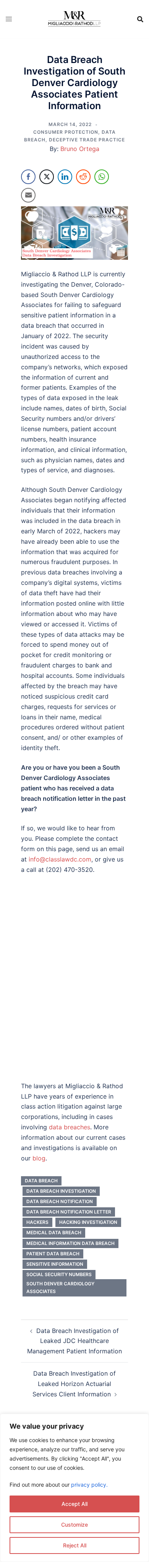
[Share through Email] (28, 195)
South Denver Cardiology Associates (60, 1287)
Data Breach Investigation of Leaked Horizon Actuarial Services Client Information (74, 1383)
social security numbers (59, 1274)
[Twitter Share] (46, 176)
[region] (74, 1488)
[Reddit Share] (83, 176)
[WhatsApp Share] (101, 176)
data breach (41, 1181)
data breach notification (59, 1201)
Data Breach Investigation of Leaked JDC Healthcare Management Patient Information (74, 1341)
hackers (37, 1222)
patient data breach (52, 1254)
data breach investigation (61, 1191)
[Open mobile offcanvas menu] (9, 19)
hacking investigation (88, 1222)
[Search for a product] (140, 19)
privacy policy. (89, 1484)
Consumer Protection (65, 132)
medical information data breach (70, 1243)
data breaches (69, 1127)
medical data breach (53, 1232)
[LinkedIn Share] (65, 176)
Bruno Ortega (79, 149)
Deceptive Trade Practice (87, 140)
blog (38, 1158)
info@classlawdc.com (60, 859)
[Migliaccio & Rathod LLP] (74, 18)
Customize (74, 1524)
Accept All (74, 1504)
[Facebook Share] (28, 176)
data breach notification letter (68, 1212)
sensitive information (54, 1264)
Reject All (74, 1545)
